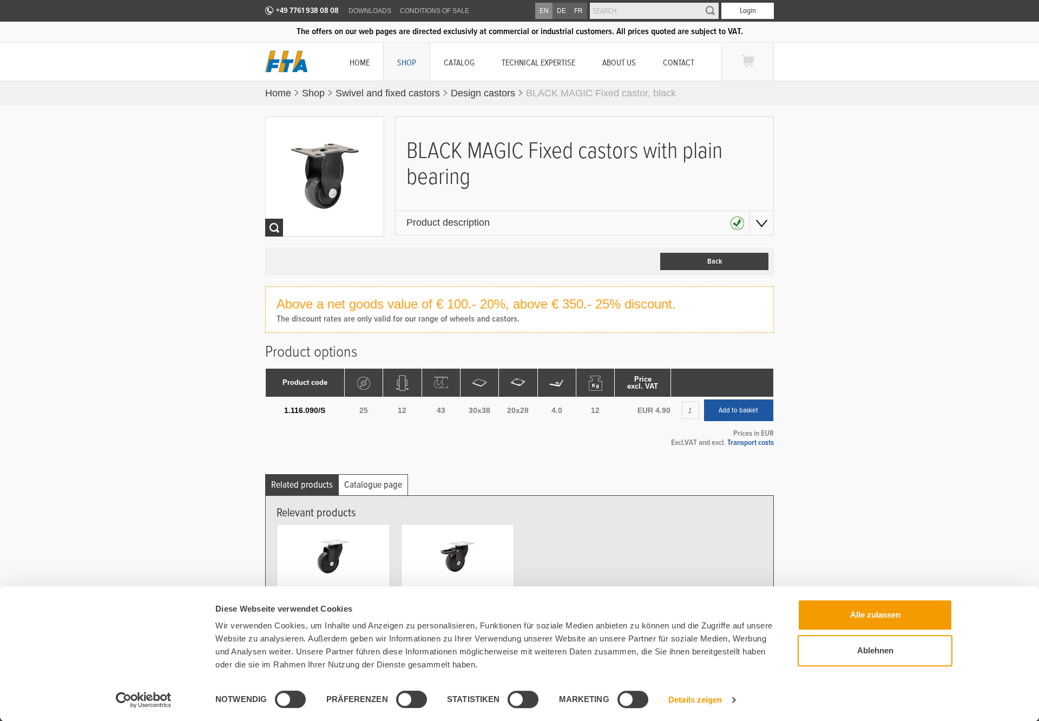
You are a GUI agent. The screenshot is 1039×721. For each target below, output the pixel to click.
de (561, 11)
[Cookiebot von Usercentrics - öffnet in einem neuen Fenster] (143, 700)
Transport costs (750, 442)
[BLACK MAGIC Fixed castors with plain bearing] (325, 176)
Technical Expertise (538, 62)
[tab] (302, 484)
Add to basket (738, 410)
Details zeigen (695, 699)
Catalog (459, 62)
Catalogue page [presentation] (373, 484)
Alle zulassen (875, 614)
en (544, 11)
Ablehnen (875, 650)
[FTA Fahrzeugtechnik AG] (286, 61)
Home (360, 62)
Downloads (369, 11)
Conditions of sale (434, 11)
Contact (678, 62)
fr (578, 11)
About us (619, 62)
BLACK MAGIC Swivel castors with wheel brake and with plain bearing (454, 601)
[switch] (402, 700)
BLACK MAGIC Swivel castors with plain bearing (327, 601)
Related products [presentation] (302, 484)
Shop (406, 62)
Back (714, 261)
